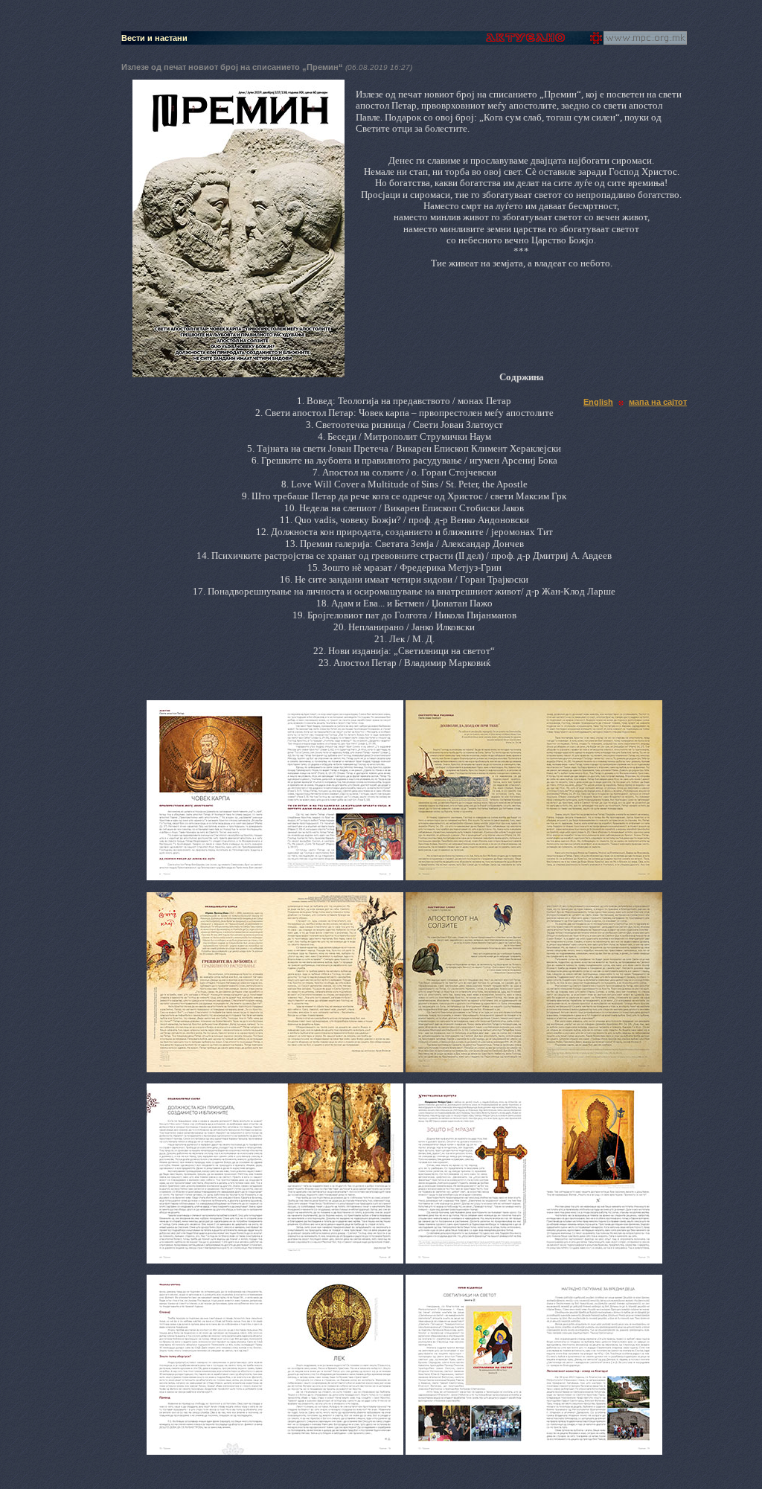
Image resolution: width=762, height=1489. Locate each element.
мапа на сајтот (658, 401)
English (598, 401)
